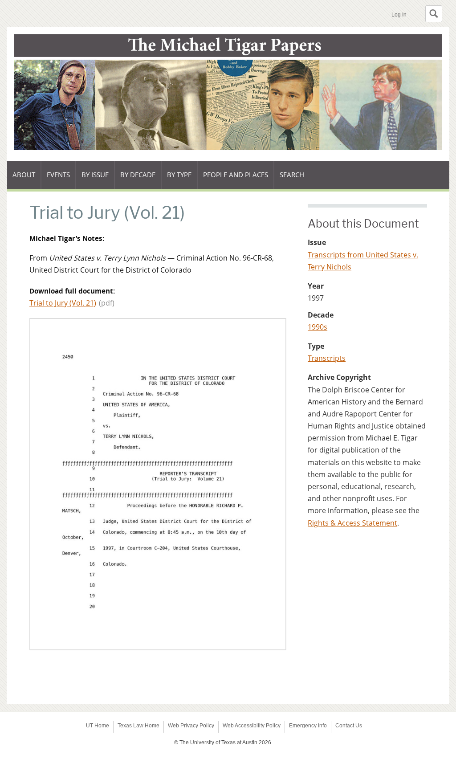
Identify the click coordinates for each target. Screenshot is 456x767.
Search (292, 174)
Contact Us (348, 725)
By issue (98, 179)
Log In (399, 15)
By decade (137, 179)
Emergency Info (308, 725)
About (26, 179)
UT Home (97, 725)
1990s (317, 327)
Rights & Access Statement (352, 523)
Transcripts (327, 358)
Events (61, 179)
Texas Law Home (138, 725)
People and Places (235, 174)
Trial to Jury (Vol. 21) (62, 303)
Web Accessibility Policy (252, 725)
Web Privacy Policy (191, 725)
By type (182, 179)
